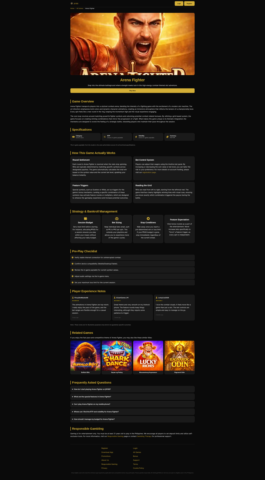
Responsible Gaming (115, 436)
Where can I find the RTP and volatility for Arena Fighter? (96, 412)
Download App (107, 452)
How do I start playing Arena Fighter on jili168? (92, 389)
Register (189, 3)
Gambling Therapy (144, 436)
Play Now (132, 91)
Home (72, 8)
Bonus (135, 456)
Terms (135, 464)
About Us (105, 460)
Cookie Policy (138, 468)
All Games (79, 8)
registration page (149, 172)
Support (136, 460)
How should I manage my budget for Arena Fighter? (94, 419)
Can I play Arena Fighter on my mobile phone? (92, 404)
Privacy (104, 468)
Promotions (105, 456)
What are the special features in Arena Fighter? (92, 397)
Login (179, 3)
